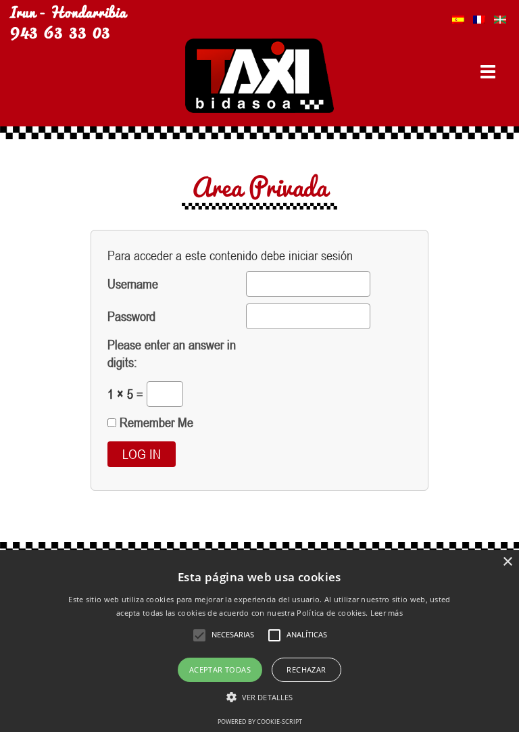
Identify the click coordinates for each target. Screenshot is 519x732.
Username (132, 283)
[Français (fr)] (479, 15)
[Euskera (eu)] (500, 15)
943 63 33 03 (60, 29)
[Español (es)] (458, 15)
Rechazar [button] (306, 669)
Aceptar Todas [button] (220, 669)
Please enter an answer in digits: (171, 353)
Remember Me (154, 422)
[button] (259, 697)
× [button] (507, 562)
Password (131, 316)
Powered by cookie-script (260, 721)
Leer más (386, 613)
